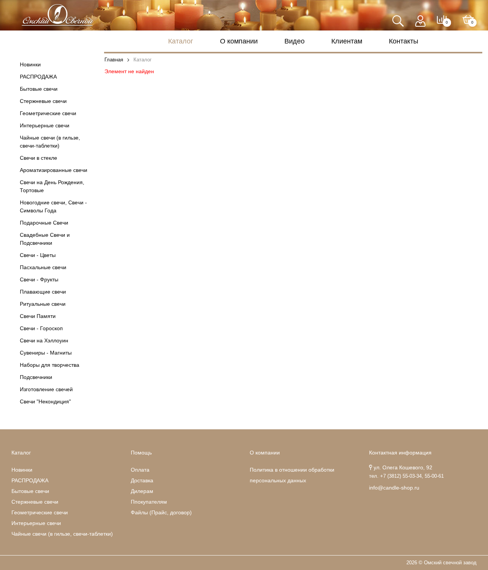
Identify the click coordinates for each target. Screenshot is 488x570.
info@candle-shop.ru (394, 488)
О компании (239, 41)
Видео (294, 41)
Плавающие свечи (43, 292)
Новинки (30, 64)
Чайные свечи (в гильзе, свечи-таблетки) (50, 142)
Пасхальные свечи (43, 267)
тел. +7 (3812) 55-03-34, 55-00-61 (406, 476)
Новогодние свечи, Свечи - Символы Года (53, 206)
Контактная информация (400, 453)
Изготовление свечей (46, 389)
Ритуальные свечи (43, 304)
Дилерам (142, 491)
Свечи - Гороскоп (41, 328)
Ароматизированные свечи (53, 170)
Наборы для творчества (49, 365)
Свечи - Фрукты (39, 279)
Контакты (403, 41)
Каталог (180, 41)
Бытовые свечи (39, 89)
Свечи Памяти (38, 316)
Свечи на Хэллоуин (44, 340)
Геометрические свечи (48, 113)
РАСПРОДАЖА (38, 77)
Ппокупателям (149, 502)
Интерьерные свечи (44, 125)
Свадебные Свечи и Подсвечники (45, 239)
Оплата (140, 470)
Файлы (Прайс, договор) (161, 512)
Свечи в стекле (38, 158)
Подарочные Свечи (44, 223)
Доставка (142, 480)
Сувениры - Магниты (46, 353)
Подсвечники (36, 377)
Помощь (141, 453)
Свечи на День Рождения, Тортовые (52, 186)
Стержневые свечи (43, 101)
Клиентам (346, 41)
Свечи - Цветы (38, 255)
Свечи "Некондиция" (45, 401)
